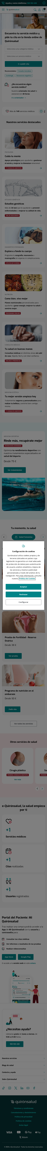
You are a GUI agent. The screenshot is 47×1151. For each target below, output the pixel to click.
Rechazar (23, 594)
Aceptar (23, 586)
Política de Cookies (27, 578)
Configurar (23, 602)
